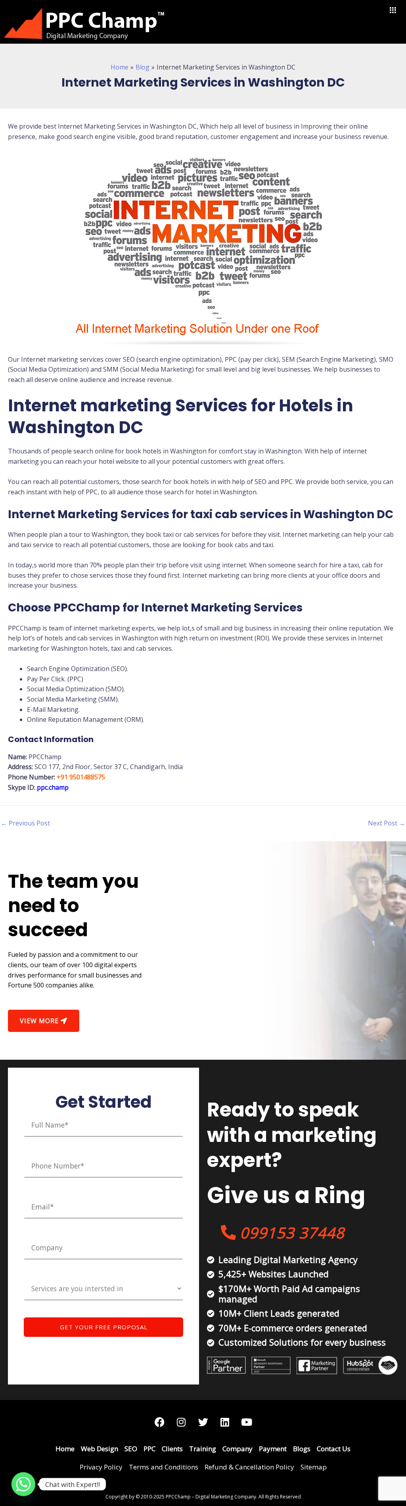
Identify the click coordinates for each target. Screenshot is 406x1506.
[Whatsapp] (23, 1484)
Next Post (386, 823)
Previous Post (25, 823)
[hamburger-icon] (393, 10)
